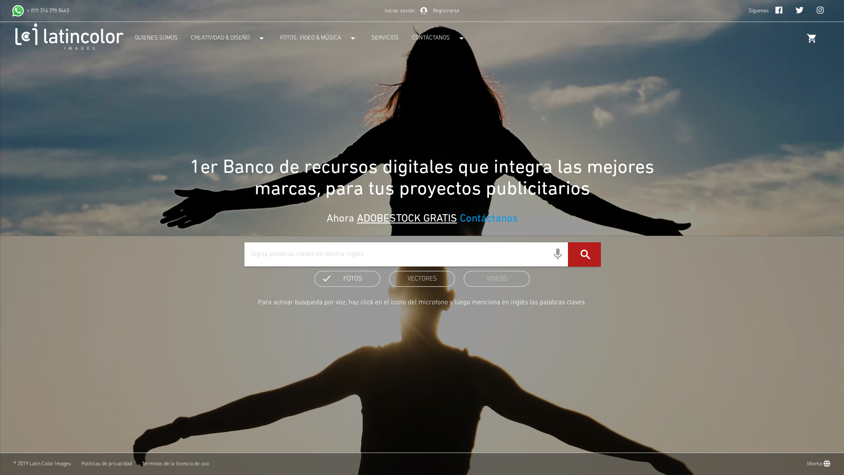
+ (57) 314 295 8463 (48, 11)
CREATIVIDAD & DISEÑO (229, 38)
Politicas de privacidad (106, 464)
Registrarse (446, 11)
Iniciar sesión (400, 11)
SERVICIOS (385, 38)
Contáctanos (487, 219)
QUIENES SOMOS (156, 38)
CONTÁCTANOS (439, 38)
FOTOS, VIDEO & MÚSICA (319, 38)
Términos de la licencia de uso (175, 464)
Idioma (815, 464)
